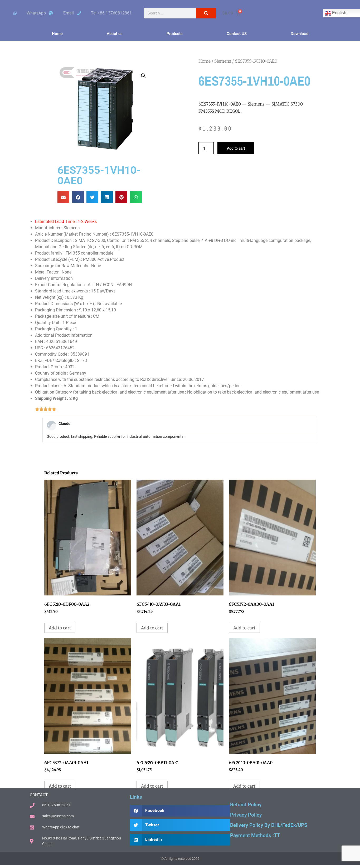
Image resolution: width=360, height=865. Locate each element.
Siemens (222, 61)
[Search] (206, 13)
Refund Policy (245, 805)
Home (57, 33)
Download (299, 33)
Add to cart (236, 148)
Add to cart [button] (60, 627)
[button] (143, 76)
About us (115, 33)
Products (175, 33)
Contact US (237, 33)
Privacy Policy (246, 815)
